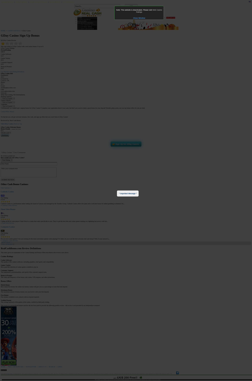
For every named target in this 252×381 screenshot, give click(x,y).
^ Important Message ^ (128, 193)
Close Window (139, 18)
